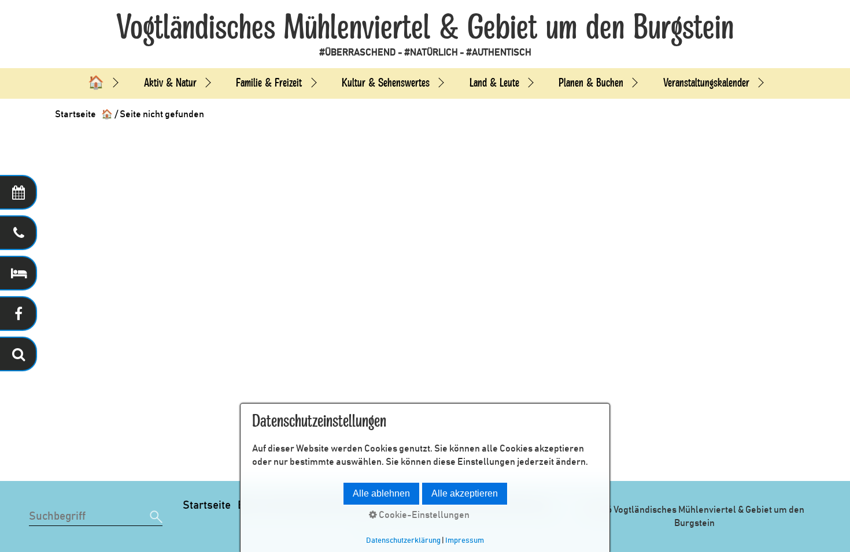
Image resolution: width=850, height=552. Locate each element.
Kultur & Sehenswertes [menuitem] (386, 82)
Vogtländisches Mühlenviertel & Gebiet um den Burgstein (425, 27)
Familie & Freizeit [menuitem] (269, 82)
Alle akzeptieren (464, 493)
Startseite (207, 505)
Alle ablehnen (381, 493)
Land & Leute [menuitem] (494, 82)
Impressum (464, 540)
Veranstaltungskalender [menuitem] (706, 82)
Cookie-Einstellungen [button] (423, 515)
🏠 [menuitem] (96, 82)
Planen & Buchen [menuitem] (591, 82)
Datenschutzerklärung (403, 540)
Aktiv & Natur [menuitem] (170, 82)
